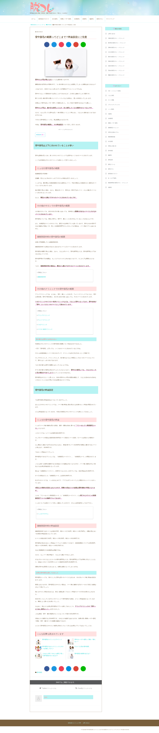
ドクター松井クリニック (45, 329)
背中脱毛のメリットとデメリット (52, 639)
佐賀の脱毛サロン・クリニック (116, 65)
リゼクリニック (42, 324)
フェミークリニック (44, 320)
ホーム (33, 19)
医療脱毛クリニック (113, 127)
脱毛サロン (100, 19)
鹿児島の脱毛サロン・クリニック (117, 42)
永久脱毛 (54, 19)
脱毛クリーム (111, 164)
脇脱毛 (92, 19)
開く (43, 134)
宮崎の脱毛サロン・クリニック (116, 47)
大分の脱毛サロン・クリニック (116, 52)
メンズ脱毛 (111, 109)
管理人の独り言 (112, 146)
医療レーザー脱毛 (66, 19)
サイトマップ (110, 19)
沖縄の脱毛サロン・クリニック (116, 38)
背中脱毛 (39, 672)
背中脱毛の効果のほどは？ (82, 653)
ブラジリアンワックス (114, 104)
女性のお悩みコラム (113, 132)
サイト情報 (111, 100)
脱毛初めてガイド (44, 19)
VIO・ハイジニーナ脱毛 (114, 91)
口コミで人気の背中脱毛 (82, 646)
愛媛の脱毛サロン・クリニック (116, 75)
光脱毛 (110, 114)
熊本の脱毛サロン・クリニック (116, 56)
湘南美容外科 (42, 277)
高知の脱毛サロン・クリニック (116, 70)
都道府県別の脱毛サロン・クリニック (118, 182)
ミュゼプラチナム (43, 514)
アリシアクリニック (44, 315)
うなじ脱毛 (111, 95)
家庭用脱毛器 (111, 136)
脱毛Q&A (110, 159)
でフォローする (49, 688)
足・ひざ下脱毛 (112, 178)
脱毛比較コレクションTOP (74, 723)
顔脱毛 (85, 19)
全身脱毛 (77, 19)
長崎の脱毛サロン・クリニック (116, 61)
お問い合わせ (111, 33)
